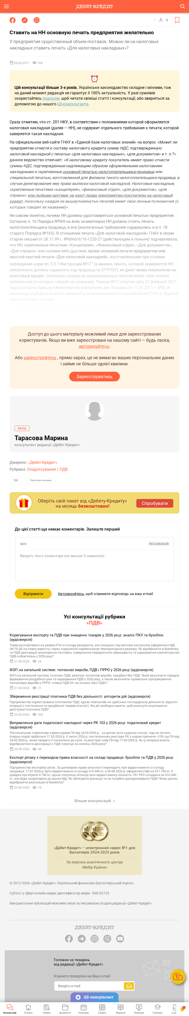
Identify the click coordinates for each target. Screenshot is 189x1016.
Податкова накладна (40, 480)
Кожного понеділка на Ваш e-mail (82, 976)
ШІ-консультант (98, 997)
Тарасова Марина (41, 438)
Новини (46, 1013)
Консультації (9, 1013)
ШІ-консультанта (72, 104)
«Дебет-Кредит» (42, 462)
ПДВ (64, 469)
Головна (28, 1013)
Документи (65, 1013)
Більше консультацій (93, 801)
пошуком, (51, 98)
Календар (84, 1013)
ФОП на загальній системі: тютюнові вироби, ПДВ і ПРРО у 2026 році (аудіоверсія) (81, 670)
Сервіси (102, 1013)
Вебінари (139, 1013)
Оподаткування (41, 469)
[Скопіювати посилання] (25, 20)
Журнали (120, 1013)
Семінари (157, 1013)
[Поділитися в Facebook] (13, 20)
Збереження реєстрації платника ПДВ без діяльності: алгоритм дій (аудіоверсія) (80, 696)
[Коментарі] (37, 20)
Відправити (33, 594)
